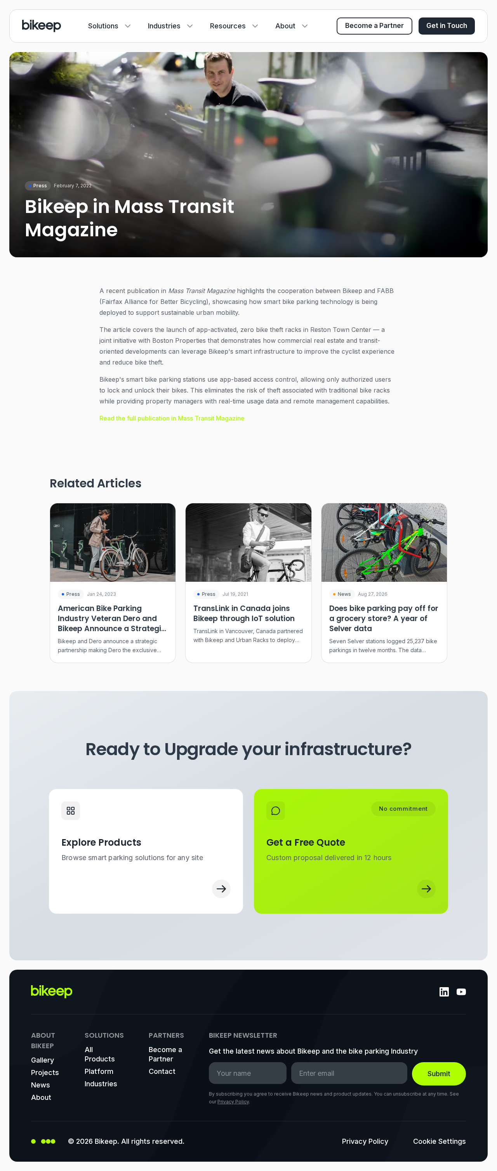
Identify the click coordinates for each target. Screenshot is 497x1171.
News (40, 1085)
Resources (228, 26)
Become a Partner (374, 26)
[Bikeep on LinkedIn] (444, 991)
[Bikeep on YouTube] (461, 991)
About (285, 26)
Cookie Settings (439, 1141)
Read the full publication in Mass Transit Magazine (172, 418)
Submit (438, 1074)
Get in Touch (446, 26)
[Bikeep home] (41, 26)
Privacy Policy (233, 1102)
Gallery (42, 1060)
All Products (100, 1054)
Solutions (103, 26)
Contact (162, 1071)
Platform (99, 1071)
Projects (45, 1072)
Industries (164, 26)
